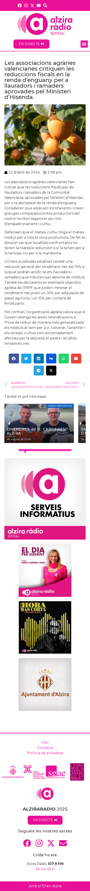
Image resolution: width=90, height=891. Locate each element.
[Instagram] (26, 5)
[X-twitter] (32, 5)
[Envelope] (39, 5)
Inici (45, 742)
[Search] (45, 5)
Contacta (45, 748)
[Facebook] (19, 5)
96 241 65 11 (45, 869)
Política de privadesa (45, 753)
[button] (84, 44)
